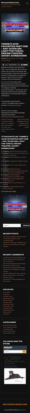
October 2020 (7, 296)
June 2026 (6, 292)
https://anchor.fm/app (14, 105)
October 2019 (7, 308)
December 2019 (8, 304)
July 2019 (6, 314)
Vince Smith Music (9, 333)
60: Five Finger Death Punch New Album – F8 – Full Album (14, 259)
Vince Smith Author (9, 331)
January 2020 (7, 302)
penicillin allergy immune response (14, 273)
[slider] (25, 64)
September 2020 (8, 298)
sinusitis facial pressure (10, 257)
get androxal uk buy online (18, 151)
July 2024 (6, 294)
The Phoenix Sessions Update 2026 (14, 236)
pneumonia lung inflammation (13, 267)
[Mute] (22, 65)
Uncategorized (8, 329)
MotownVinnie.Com (10, 2)
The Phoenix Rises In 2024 (11, 238)
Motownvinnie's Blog (9, 325)
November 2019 (8, 306)
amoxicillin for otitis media (11, 279)
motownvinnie (5, 60)
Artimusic (23, 410)
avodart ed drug (14, 169)
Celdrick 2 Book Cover (12, 265)
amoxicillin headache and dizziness (14, 263)
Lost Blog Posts (8, 240)
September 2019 (8, 310)
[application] (15, 64)
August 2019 (7, 312)
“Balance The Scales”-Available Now (15, 242)
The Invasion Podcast (10, 327)
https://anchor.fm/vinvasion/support (12, 116)
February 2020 (8, 300)
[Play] (3, 65)
